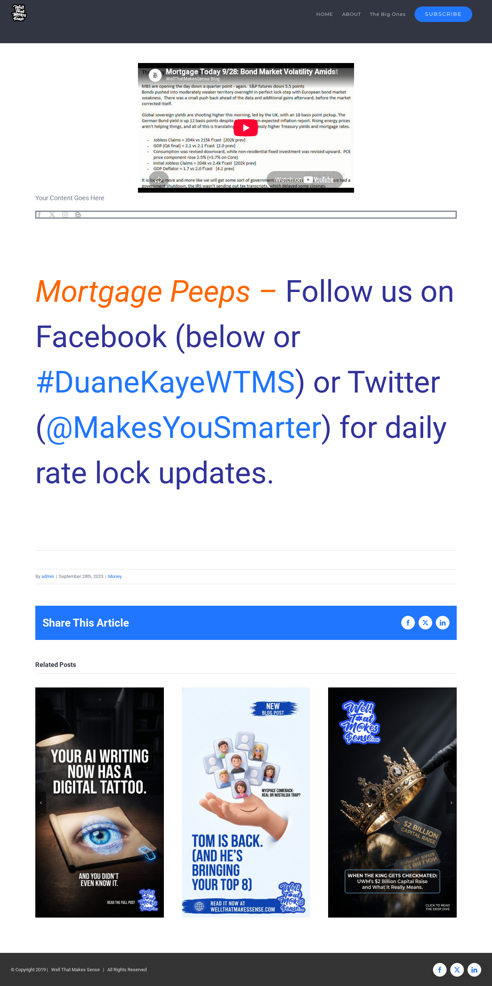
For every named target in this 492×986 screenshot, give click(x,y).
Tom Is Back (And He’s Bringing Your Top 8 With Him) (246, 802)
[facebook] (39, 215)
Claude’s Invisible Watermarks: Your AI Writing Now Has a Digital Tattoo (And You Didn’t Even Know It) (99, 802)
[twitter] (52, 215)
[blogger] (78, 215)
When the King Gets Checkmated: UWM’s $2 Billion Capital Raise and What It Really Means (392, 802)
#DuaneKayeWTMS (165, 382)
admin (47, 576)
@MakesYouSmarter (183, 427)
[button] (40, 803)
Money (115, 576)
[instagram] (65, 215)
